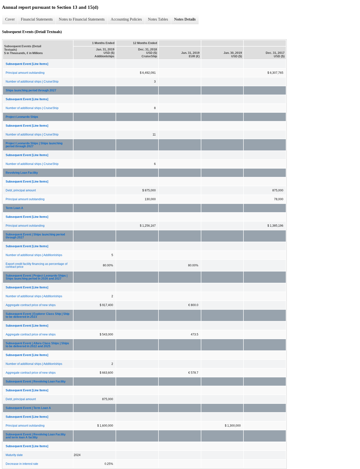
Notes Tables (158, 19)
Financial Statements (37, 19)
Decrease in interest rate (22, 463)
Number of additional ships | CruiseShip (32, 81)
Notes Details (185, 19)
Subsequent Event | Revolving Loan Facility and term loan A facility (36, 436)
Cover (10, 19)
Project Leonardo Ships (22, 116)
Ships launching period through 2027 (31, 90)
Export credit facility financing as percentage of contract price (36, 265)
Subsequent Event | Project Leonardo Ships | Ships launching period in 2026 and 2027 (36, 277)
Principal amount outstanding (25, 72)
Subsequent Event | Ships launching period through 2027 (35, 236)
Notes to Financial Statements (82, 19)
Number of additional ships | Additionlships (34, 255)
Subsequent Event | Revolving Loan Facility (36, 381)
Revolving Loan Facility (22, 172)
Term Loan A (14, 208)
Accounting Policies (126, 19)
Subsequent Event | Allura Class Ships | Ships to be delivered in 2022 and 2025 (37, 345)
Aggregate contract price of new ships (31, 305)
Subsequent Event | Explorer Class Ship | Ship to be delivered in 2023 (37, 315)
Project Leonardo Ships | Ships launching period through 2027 (34, 145)
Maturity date (14, 455)
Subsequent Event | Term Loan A (28, 408)
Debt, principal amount (21, 190)
